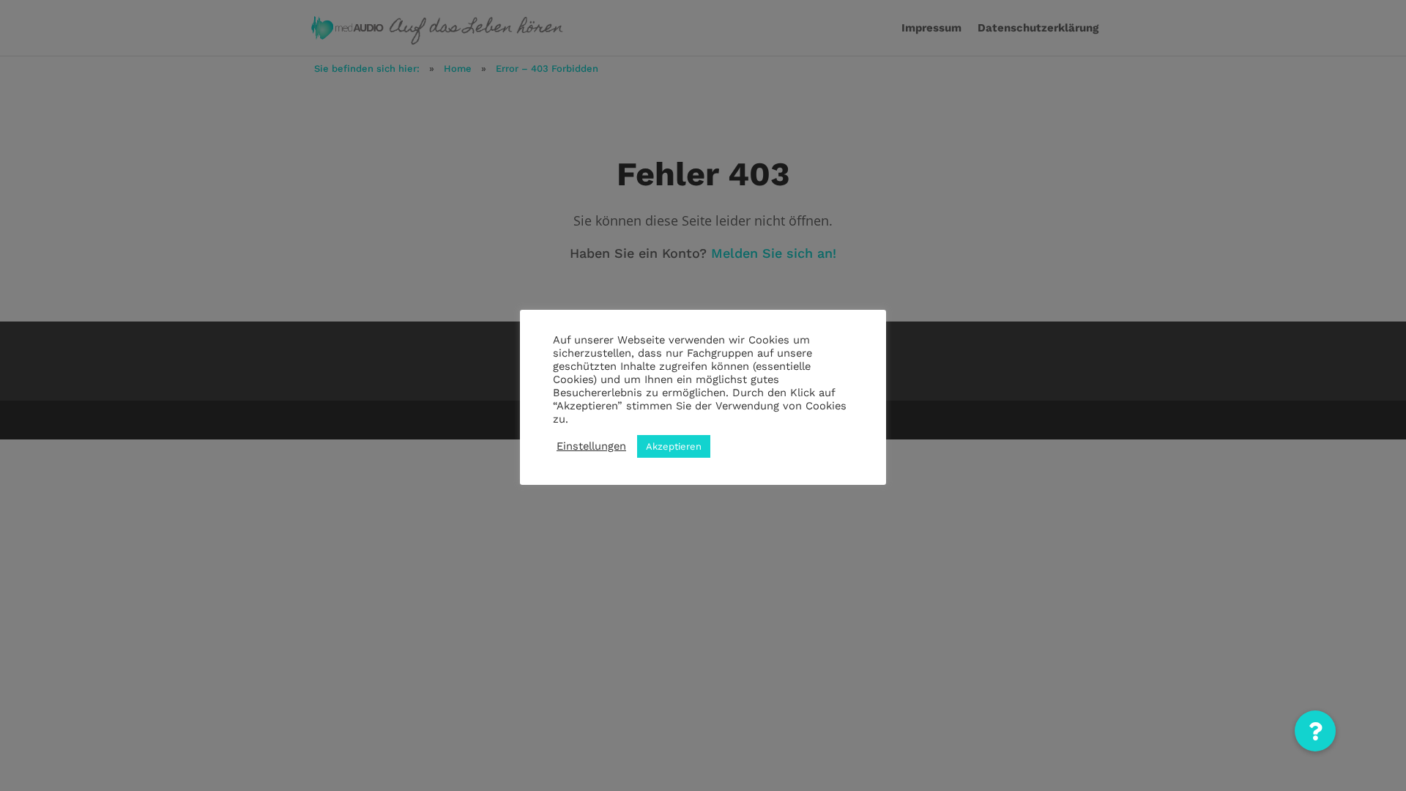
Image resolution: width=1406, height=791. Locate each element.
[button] (1315, 730)
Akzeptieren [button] (674, 446)
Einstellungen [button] (591, 446)
